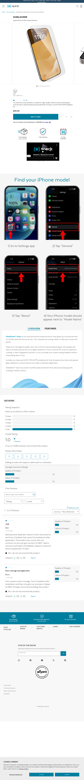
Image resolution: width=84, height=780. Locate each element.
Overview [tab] (34, 328)
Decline (67, 774)
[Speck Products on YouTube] (42, 660)
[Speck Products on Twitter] (53, 660)
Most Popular (7, 628)
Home (3, 12)
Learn (55, 626)
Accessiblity (7, 694)
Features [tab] (50, 328)
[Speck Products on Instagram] (19, 660)
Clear (15, 90)
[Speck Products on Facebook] (30, 660)
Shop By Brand (23, 627)
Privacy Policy (23, 769)
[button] (81, 6)
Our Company (74, 626)
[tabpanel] (42, 359)
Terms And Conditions (9, 688)
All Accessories (11, 12)
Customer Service (41, 627)
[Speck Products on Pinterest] (65, 660)
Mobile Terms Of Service (10, 691)
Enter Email (22, 652)
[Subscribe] (63, 653)
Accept (41, 774)
